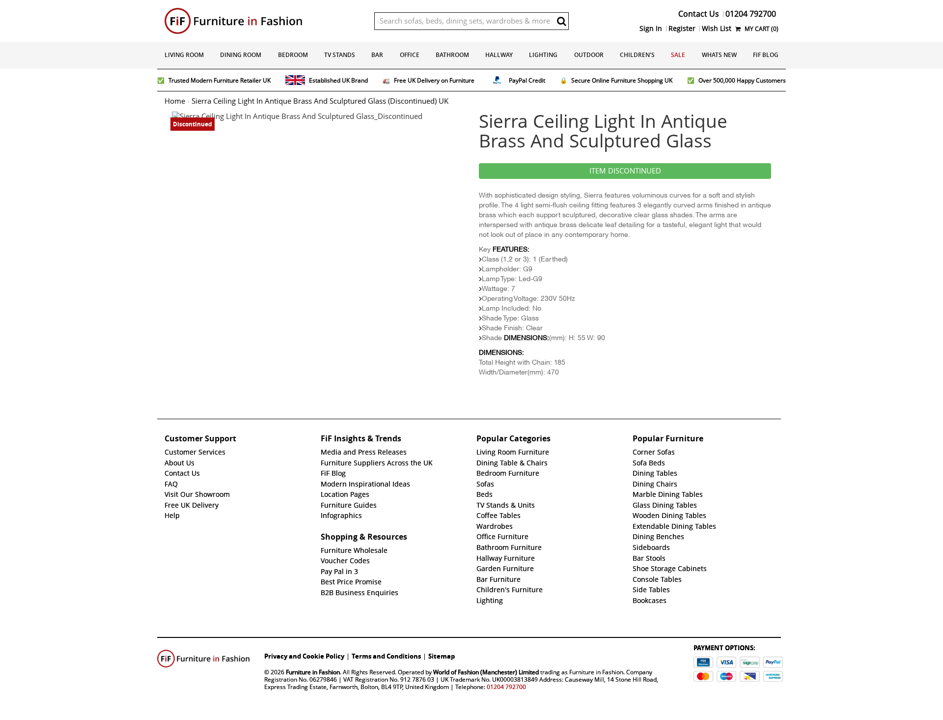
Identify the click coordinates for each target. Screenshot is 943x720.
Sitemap (441, 656)
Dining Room (240, 55)
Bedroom (293, 55)
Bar (377, 55)
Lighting (543, 55)
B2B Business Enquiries (359, 593)
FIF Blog (765, 55)
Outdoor (589, 55)
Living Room (184, 55)
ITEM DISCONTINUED (625, 171)
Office (409, 55)
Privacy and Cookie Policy (304, 656)
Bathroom (452, 55)
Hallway (499, 55)
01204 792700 (506, 687)
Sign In (650, 28)
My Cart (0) (760, 28)
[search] (561, 21)
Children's (637, 55)
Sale (678, 55)
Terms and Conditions (386, 656)
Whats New (719, 55)
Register (681, 28)
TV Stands (339, 55)
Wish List (716, 28)
